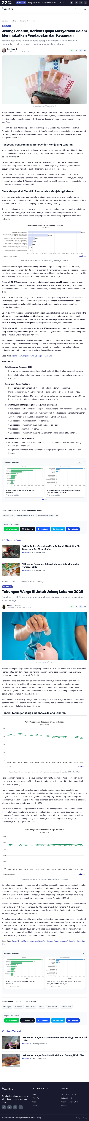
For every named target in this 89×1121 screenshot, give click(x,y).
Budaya (32, 21)
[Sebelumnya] (60, 2)
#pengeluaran (30, 1007)
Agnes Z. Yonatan (15, 1001)
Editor (33, 1001)
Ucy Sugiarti (13, 510)
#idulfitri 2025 (66, 1007)
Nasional (23, 21)
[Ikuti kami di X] (76, 2)
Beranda (5, 21)
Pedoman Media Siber (69, 1102)
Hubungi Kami (66, 1098)
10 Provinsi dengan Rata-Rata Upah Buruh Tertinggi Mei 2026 (53, 1055)
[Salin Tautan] (85, 50)
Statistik (35, 1106)
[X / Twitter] (76, 50)
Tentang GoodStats (68, 1094)
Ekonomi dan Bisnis (27, 581)
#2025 (41, 1007)
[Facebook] (81, 50)
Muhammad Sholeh (34, 510)
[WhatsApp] (72, 50)
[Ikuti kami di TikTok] (85, 2)
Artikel (14, 21)
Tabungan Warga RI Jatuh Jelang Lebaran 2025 (33, 356)
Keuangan (41, 581)
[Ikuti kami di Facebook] (71, 2)
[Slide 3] (46, 499)
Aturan (72, 1118)
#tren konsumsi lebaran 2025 (48, 515)
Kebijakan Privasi (81, 1118)
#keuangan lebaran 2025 (25, 515)
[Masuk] (80, 9)
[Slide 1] (43, 499)
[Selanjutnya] (63, 2)
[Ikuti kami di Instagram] (81, 2)
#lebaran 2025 (8, 515)
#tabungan (7, 1007)
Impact (64, 1106)
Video (34, 1102)
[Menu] (85, 9)
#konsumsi (18, 1007)
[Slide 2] (45, 499)
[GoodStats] (9, 9)
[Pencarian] (76, 9)
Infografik (35, 1098)
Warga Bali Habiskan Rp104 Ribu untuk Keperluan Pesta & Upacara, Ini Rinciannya (43, 2)
